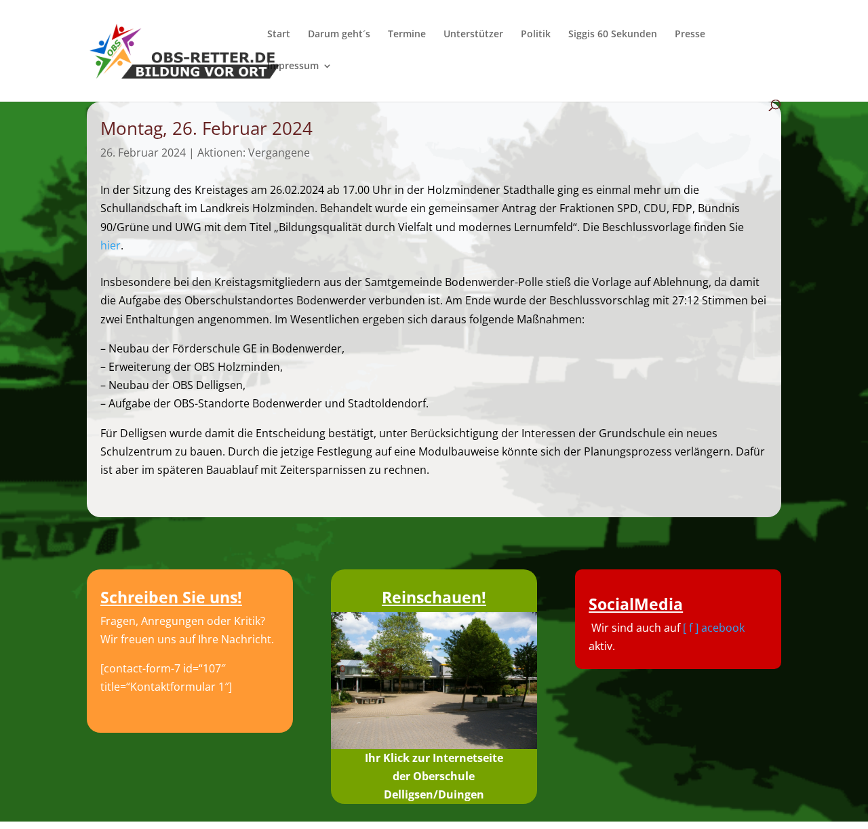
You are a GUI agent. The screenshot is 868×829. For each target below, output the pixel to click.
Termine (407, 34)
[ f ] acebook (714, 627)
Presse (690, 34)
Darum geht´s (339, 34)
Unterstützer (473, 34)
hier (110, 245)
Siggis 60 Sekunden (612, 34)
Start (278, 34)
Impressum (293, 66)
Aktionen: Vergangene (253, 152)
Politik (536, 34)
